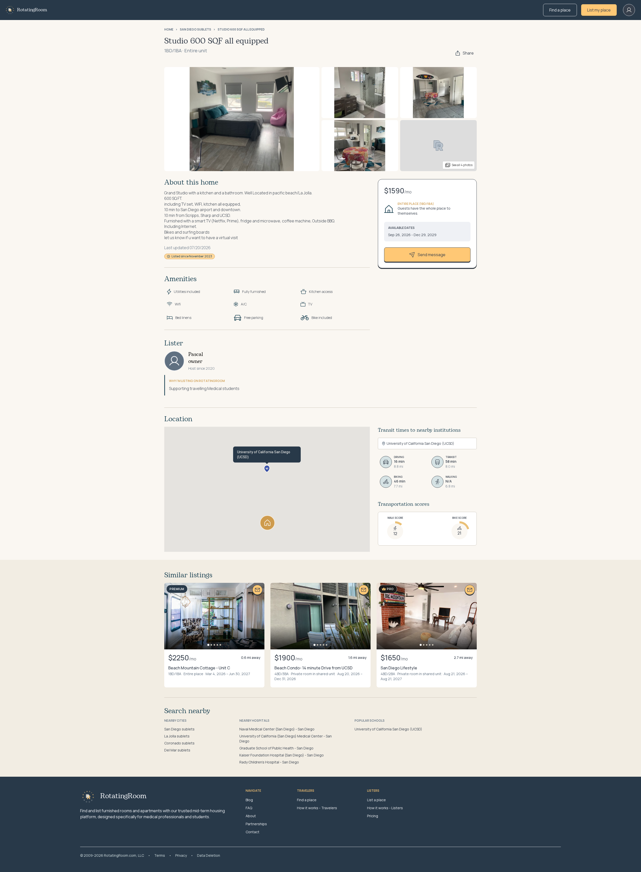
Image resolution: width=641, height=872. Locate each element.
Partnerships (256, 823)
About (251, 815)
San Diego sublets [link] (195, 29)
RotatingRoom (32, 10)
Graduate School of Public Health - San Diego (276, 748)
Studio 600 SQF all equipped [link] (241, 29)
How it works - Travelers (317, 807)
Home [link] (168, 29)
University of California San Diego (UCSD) (388, 729)
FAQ (249, 807)
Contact (252, 831)
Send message (431, 254)
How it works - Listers (385, 807)
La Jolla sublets (177, 736)
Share (468, 53)
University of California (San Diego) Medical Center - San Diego (285, 738)
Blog (249, 799)
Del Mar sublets (177, 750)
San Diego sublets (179, 729)
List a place (376, 799)
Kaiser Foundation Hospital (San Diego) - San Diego (281, 755)
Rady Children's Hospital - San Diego (269, 762)
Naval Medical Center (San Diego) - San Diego (276, 729)
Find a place (560, 10)
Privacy (181, 855)
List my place (599, 10)
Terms (159, 855)
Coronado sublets (179, 743)
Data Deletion (208, 855)
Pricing (372, 815)
